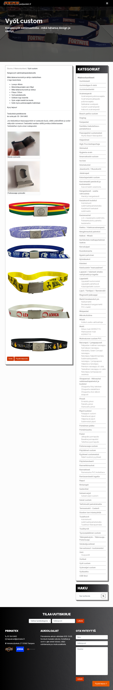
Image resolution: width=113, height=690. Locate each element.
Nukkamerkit (86, 302)
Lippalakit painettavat (90, 284)
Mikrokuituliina (85, 315)
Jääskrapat (84, 173)
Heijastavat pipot (88, 419)
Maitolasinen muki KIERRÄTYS (88, 333)
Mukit (81, 326)
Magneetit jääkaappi (88, 295)
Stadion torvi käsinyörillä (90, 513)
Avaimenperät (85, 94)
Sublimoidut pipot (88, 421)
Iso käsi (82, 161)
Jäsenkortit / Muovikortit (90, 169)
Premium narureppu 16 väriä (92, 366)
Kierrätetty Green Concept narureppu (92, 352)
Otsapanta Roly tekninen (91, 387)
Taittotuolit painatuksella (90, 504)
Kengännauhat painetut (89, 232)
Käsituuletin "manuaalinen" (91, 268)
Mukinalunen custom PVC (90, 339)
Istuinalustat (84, 165)
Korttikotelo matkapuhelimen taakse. (92, 241)
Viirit (81, 552)
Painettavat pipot (88, 416)
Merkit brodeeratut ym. (89, 299)
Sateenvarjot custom (89, 496)
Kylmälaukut (84, 259)
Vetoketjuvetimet (87, 544)
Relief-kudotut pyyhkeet (91, 457)
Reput (82, 481)
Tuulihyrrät (84, 529)
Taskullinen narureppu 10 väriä (93, 369)
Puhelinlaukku (85, 430)
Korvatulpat (84, 247)
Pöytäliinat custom (87, 450)
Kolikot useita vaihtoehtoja (92, 322)
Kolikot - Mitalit (86, 236)
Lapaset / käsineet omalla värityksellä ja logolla (91, 273)
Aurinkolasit (84, 81)
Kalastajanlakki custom (89, 177)
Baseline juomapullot (89, 439)
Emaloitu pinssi (87, 401)
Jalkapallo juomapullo (90, 437)
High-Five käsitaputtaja (89, 144)
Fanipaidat (84, 122)
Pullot (82, 434)
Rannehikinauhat (86, 465)
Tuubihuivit (84, 517)
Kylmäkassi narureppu (90, 348)
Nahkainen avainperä (89, 104)
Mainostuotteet (20, 68)
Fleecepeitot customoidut (90, 133)
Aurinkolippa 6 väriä (88, 85)
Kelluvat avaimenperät (90, 109)
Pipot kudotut (85, 411)
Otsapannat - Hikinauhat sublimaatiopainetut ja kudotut (90, 381)
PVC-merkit (86, 307)
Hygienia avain (85, 152)
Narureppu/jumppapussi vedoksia (91, 373)
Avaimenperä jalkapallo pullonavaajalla (90, 100)
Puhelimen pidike (86, 426)
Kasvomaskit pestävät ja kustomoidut (90, 183)
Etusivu (10, 68)
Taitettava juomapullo (90, 442)
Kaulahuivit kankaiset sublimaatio (89, 209)
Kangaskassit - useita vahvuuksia (88, 192)
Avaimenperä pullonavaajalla (93, 96)
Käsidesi (83, 263)
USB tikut (83, 576)
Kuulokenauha (85, 251)
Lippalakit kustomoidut (90, 281)
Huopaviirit (85, 555)
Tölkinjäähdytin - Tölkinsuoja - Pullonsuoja (92, 538)
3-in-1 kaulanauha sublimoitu (93, 218)
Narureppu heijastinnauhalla (92, 356)
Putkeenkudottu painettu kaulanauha (91, 222)
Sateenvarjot (85, 493)
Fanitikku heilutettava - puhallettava (89, 127)
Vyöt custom (84, 563)
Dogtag (82, 118)
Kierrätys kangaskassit (90, 196)
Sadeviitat (84, 489)
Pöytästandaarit (86, 461)
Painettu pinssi (87, 404)
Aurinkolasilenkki (86, 89)
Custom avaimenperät (90, 107)
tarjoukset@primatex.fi (16, 639)
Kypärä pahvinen (86, 255)
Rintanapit (84, 485)
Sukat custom (85, 500)
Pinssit (82, 399)
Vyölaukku (84, 572)
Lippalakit (83, 279)
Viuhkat (82, 559)
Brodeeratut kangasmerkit (91, 304)
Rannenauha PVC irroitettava (93, 472)
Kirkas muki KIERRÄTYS (91, 329)
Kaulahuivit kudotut (88, 200)
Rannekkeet (84, 470)
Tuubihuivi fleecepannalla (91, 525)
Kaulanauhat (85, 215)
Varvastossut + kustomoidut (91, 548)
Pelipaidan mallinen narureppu (93, 345)
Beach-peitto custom (88, 114)
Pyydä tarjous (101, 684)
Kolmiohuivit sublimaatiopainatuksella (91, 204)
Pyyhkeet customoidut (89, 454)
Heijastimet (84, 140)
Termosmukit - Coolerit (89, 508)
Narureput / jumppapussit (90, 343)
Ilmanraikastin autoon (88, 157)
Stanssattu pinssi (88, 407)
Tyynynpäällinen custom (90, 533)
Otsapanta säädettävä (90, 389)
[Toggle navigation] (107, 3)
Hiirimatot (83, 148)
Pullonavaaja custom (88, 446)
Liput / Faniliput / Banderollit (92, 291)
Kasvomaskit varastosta (91, 187)
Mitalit (82, 320)
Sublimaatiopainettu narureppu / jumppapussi (91, 360)
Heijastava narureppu (89, 364)
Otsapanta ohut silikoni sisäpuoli (90, 393)
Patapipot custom (88, 414)
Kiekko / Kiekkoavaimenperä (91, 227)
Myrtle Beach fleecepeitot (91, 136)
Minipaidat (84, 311)
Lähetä (80, 621)
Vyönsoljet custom (87, 568)
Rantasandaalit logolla (89, 477)
